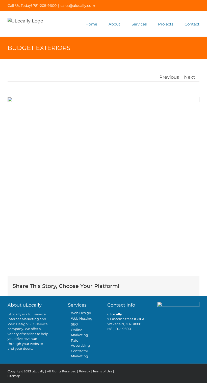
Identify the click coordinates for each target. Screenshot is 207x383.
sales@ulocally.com (78, 5)
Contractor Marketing (79, 353)
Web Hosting (81, 318)
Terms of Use (102, 371)
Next (189, 77)
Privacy (84, 371)
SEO (74, 324)
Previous (169, 77)
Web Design (81, 313)
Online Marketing (79, 332)
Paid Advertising (80, 342)
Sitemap (14, 376)
